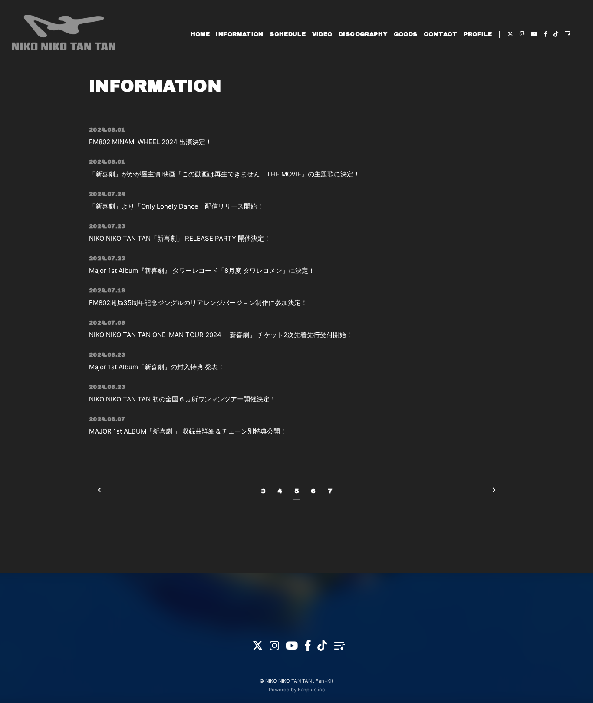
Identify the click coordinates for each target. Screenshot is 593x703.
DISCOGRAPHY (363, 34)
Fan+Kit (324, 681)
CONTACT (441, 34)
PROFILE (478, 34)
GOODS (406, 34)
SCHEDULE (288, 34)
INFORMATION (239, 34)
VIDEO (322, 34)
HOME (200, 34)
